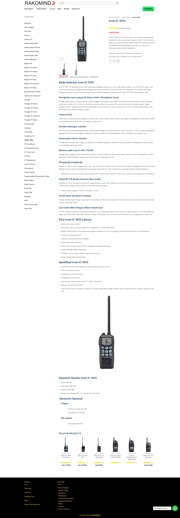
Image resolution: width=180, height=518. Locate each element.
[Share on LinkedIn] (118, 61)
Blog (26, 500)
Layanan (52, 8)
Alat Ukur (27, 31)
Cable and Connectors (32, 96)
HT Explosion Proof (31, 148)
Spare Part (28, 208)
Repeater (27, 196)
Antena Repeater (30, 59)
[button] (62, 59)
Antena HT (28, 39)
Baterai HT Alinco (30, 67)
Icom (131, 56)
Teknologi (66, 8)
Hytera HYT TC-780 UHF (148, 456)
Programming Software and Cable (36, 176)
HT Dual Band (29, 144)
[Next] (102, 38)
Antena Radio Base (31, 43)
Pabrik (60, 504)
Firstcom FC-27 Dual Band (99, 456)
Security (61, 506)
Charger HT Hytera (31, 108)
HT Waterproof (30, 160)
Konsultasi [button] (148, 8)
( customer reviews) (124, 28)
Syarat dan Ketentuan (32, 504)
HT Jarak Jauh (29, 152)
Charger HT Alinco (31, 104)
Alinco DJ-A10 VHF (82, 456)
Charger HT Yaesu (30, 120)
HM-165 (80, 424)
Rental (59, 8)
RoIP (26, 200)
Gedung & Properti (65, 501)
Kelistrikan (62, 493)
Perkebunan (62, 496)
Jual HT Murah (29, 164)
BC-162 (84, 409)
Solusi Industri (28, 8)
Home (111, 17)
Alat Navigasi (29, 27)
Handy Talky (28, 140)
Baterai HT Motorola (31, 84)
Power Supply (29, 172)
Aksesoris (27, 23)
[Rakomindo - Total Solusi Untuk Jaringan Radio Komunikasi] (40, 3)
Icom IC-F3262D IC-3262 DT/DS (115, 456)
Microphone (28, 168)
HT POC (27, 156)
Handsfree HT (29, 136)
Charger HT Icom (30, 112)
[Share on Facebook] (110, 61)
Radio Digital (29, 180)
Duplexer (27, 128)
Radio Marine (29, 184)
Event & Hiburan (64, 509)
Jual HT (117, 17)
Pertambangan (63, 488)
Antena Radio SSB (31, 55)
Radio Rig (27, 188)
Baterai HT (28, 63)
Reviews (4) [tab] (94, 77)
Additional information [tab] (79, 77)
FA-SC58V (70, 390)
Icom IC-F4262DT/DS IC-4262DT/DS (131, 457)
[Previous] (62, 38)
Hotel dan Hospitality (66, 498)
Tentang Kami (76, 8)
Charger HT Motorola (32, 116)
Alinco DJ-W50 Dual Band (66, 456)
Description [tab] (63, 77)
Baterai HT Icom (30, 75)
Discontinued (29, 124)
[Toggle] (51, 180)
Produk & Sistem (41, 8)
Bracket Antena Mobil (32, 92)
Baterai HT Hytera (31, 71)
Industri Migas (63, 490)
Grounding (28, 132)
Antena (27, 35)
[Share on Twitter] (114, 61)
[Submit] (117, 3)
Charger (27, 100)
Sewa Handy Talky (31, 204)
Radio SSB (28, 192)
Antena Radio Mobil (31, 51)
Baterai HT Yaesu (30, 88)
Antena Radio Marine (32, 47)
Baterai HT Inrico (30, 79)
